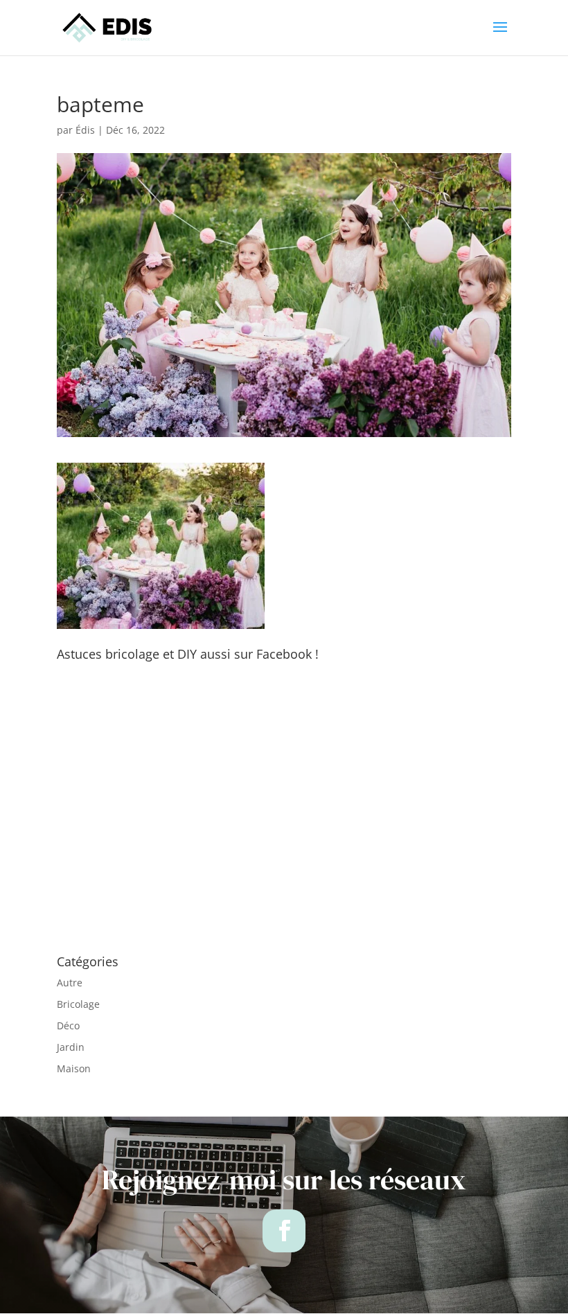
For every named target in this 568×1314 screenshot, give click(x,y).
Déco (68, 1025)
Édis (85, 129)
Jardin (71, 1047)
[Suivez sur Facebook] (284, 1230)
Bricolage (78, 1004)
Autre (69, 982)
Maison (74, 1068)
